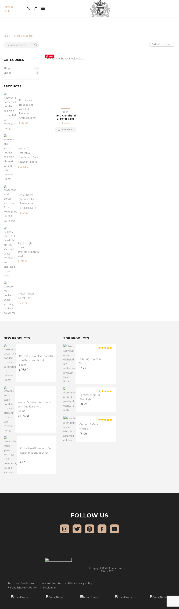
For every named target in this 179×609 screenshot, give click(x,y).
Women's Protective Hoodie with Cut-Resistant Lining (34, 406)
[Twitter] (77, 528)
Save (51, 56)
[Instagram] (64, 528)
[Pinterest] (89, 528)
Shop (7, 68)
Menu (43, 8)
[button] (65, 129)
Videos (7, 72)
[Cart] (35, 8)
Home (7, 35)
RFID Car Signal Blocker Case (65, 117)
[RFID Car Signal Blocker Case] (66, 80)
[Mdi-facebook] (102, 528)
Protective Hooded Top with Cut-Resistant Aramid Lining (27, 108)
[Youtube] (114, 528)
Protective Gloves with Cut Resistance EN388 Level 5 (36, 452)
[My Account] (28, 8)
